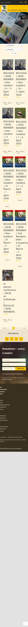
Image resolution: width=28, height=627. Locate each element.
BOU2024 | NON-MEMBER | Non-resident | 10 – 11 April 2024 (21, 83)
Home (1, 400)
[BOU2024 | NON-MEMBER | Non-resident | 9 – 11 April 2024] (7, 64)
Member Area (3, 415)
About (1, 402)
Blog (1, 394)
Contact (2, 409)
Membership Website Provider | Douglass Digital (11, 448)
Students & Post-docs (5, 404)
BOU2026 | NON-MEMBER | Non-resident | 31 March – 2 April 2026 (8, 237)
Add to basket (5, 103)
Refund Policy (3, 428)
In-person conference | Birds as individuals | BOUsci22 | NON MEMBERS (9, 297)
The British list (3, 407)
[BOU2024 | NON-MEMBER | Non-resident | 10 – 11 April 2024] (20, 64)
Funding (2, 391)
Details (10, 103)
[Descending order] (21, 45)
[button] (26, 10)
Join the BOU (3, 418)
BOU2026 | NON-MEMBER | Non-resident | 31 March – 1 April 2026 (8, 184)
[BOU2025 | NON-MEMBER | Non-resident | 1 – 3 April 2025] (20, 113)
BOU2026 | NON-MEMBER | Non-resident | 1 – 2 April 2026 (21, 181)
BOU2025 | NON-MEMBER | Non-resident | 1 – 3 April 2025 (21, 132)
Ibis (1, 387)
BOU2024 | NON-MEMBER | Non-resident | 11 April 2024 (8, 132)
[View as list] (15, 53)
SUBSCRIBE (20, 368)
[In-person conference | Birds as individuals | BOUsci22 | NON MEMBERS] (7, 275)
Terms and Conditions (7, 379)
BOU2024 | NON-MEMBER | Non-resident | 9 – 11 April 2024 (8, 83)
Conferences (3, 389)
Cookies (2, 431)
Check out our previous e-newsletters (12, 374)
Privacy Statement (4, 426)
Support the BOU (4, 420)
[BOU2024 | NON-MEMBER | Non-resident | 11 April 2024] (7, 113)
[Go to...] (23, 2)
